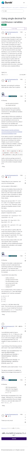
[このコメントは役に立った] (25, 80)
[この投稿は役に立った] (25, 32)
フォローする (14, 28)
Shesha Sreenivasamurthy (11, 32)
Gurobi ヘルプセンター (6, 7)
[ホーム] (7, 2)
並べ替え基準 (23, 74)
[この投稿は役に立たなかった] (25, 37)
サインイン (3, 428)
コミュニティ (16, 7)
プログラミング (23, 7)
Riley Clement (4, 96)
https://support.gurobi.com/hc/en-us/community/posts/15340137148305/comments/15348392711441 (11, 131)
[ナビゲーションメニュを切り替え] (24, 2)
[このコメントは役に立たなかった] (25, 84)
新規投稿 (14, 438)
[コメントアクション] (25, 87)
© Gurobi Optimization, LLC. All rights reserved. (13, 450)
